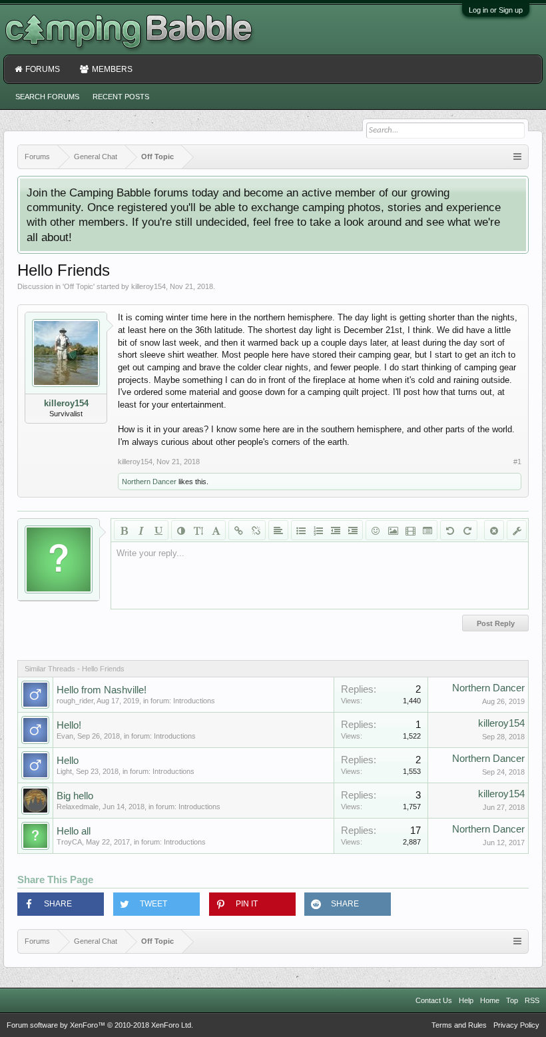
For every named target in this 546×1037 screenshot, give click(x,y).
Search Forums (47, 97)
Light (64, 771)
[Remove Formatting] (494, 530)
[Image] (393, 530)
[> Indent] (353, 530)
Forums (42, 69)
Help (466, 1000)
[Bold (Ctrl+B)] (124, 530)
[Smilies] (376, 530)
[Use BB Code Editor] (517, 530)
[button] (60, 904)
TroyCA (69, 842)
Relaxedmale (78, 807)
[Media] (410, 530)
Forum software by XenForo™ (100, 1025)
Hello (68, 760)
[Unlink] (256, 530)
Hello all (74, 831)
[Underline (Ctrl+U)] (158, 530)
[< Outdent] (336, 530)
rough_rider (75, 701)
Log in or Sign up (496, 10)
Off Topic (78, 286)
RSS (532, 1000)
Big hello (75, 796)
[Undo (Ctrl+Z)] (450, 530)
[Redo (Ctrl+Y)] (467, 530)
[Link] (238, 530)
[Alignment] (278, 530)
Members (112, 69)
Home (489, 1000)
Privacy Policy (516, 1025)
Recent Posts (121, 97)
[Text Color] (181, 530)
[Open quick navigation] (517, 157)
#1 (517, 462)
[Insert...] (427, 530)
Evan (65, 736)
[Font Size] (198, 530)
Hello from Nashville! (101, 690)
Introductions (194, 701)
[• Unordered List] (301, 530)
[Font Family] (216, 530)
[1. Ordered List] (318, 530)
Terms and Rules (459, 1025)
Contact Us (433, 1000)
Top (512, 1000)
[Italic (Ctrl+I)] (141, 530)
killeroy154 (148, 286)
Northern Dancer (149, 482)
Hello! (69, 725)
